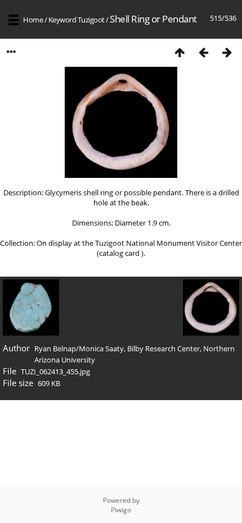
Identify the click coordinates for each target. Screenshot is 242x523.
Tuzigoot (91, 20)
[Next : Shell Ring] (227, 51)
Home (33, 20)
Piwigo (121, 510)
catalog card (120, 253)
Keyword (62, 20)
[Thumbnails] (179, 51)
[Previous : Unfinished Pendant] (203, 51)
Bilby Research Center (163, 348)
